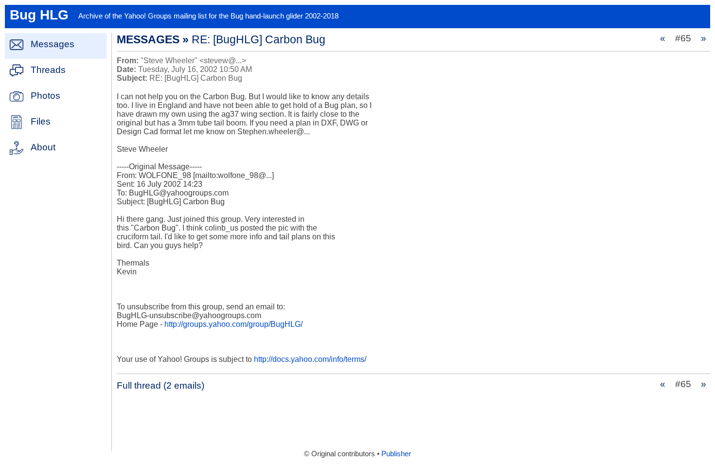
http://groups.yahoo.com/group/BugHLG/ (233, 324)
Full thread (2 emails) (160, 385)
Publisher (396, 454)
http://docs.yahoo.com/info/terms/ (310, 359)
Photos (45, 95)
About (43, 147)
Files (41, 121)
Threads (48, 70)
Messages (52, 44)
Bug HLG (39, 14)
